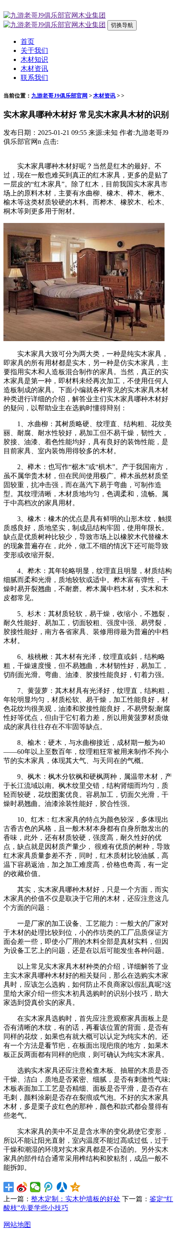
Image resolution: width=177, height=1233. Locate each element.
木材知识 (34, 59)
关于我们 (34, 50)
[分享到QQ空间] (75, 1187)
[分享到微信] (35, 1187)
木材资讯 (34, 68)
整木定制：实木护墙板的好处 (75, 1198)
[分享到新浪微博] (22, 1187)
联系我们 (34, 77)
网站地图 (17, 1224)
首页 (27, 41)
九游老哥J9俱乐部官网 (59, 95)
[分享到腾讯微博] (48, 1187)
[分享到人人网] (62, 1187)
